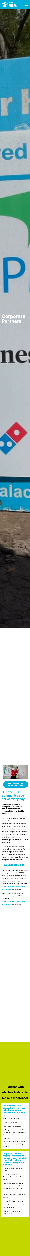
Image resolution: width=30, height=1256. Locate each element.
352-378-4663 (6, 889)
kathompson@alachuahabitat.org (13, 886)
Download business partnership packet (15, 784)
